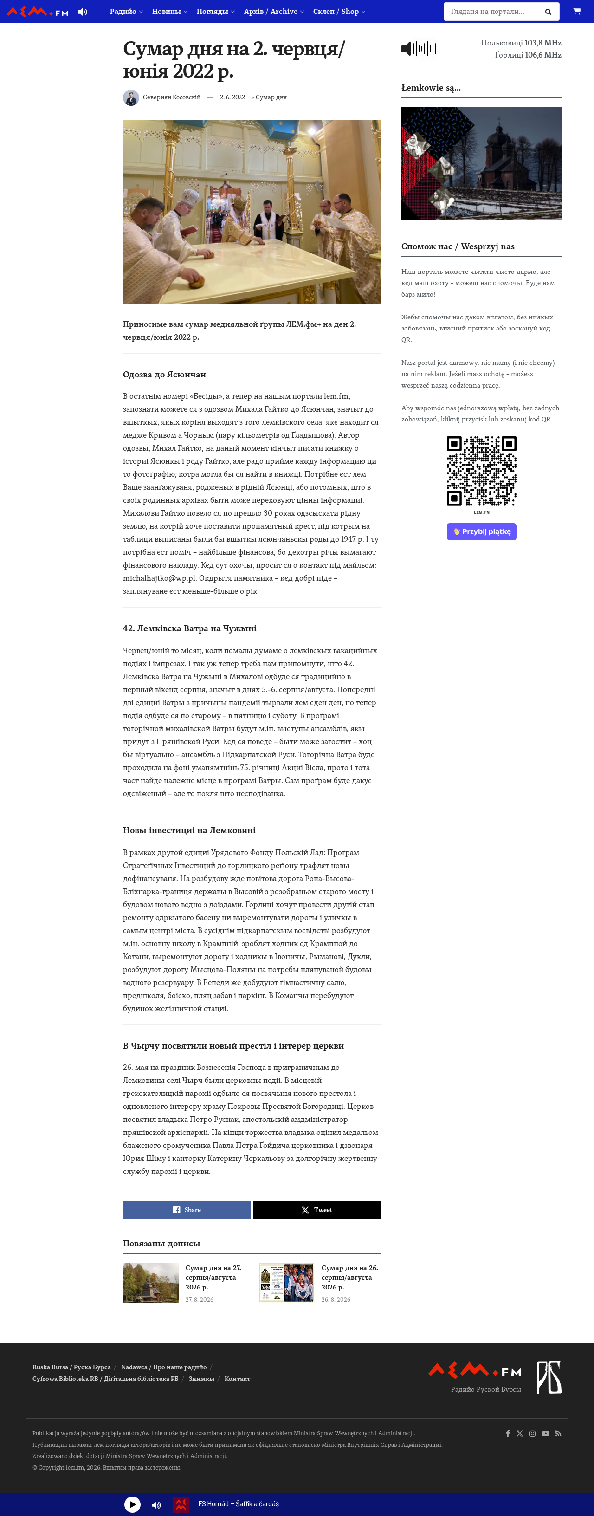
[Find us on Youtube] (545, 1434)
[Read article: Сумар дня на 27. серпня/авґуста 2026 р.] (151, 1283)
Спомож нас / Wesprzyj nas (458, 246)
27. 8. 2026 (199, 1299)
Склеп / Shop (336, 11)
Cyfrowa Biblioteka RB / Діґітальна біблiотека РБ (105, 1378)
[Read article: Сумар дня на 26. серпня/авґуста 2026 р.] (287, 1283)
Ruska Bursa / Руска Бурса (71, 1367)
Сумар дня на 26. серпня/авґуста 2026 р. (350, 1277)
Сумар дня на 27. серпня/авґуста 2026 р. (213, 1277)
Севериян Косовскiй (171, 97)
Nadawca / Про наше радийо (164, 1367)
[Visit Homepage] (37, 12)
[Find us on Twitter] (519, 1434)
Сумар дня (271, 97)
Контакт (237, 1378)
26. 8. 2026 (336, 1299)
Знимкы (201, 1378)
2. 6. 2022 (232, 97)
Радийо (123, 11)
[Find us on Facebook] (508, 1434)
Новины (166, 11)
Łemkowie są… (431, 87)
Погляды (212, 11)
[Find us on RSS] (558, 1434)
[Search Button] (550, 11)
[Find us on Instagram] (532, 1434)
